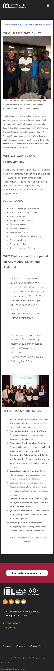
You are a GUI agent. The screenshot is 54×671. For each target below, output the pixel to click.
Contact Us (36, 646)
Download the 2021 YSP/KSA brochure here (27, 24)
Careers (20, 646)
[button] (27, 573)
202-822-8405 (12, 623)
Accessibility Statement (12, 669)
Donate (7, 646)
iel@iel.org (11, 627)
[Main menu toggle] (48, 5)
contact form (21, 538)
